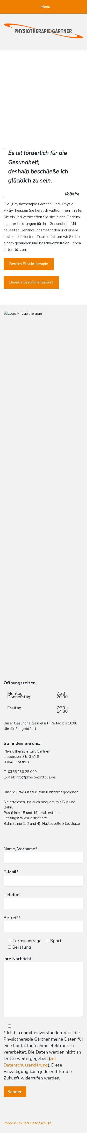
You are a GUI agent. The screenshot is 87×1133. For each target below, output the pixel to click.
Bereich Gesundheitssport (31, 282)
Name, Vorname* (20, 849)
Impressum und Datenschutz (27, 1123)
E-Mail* (11, 872)
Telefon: (12, 895)
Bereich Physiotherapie (28, 263)
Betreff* (12, 918)
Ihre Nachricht (18, 959)
